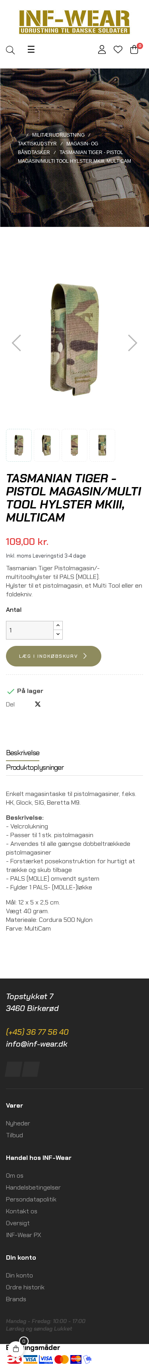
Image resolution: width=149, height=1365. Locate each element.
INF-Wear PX (23, 1235)
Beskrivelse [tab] (22, 753)
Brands (16, 1299)
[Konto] (102, 50)
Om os (14, 1175)
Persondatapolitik (31, 1199)
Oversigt (18, 1223)
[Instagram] (31, 1069)
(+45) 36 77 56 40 (37, 1032)
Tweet (38, 704)
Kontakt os (21, 1211)
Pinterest (50, 704)
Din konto (19, 1275)
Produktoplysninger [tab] (35, 767)
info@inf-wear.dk (37, 1044)
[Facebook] (14, 1069)
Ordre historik (25, 1287)
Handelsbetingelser (33, 1187)
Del (24, 704)
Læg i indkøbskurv (48, 656)
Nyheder (18, 1123)
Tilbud (14, 1135)
